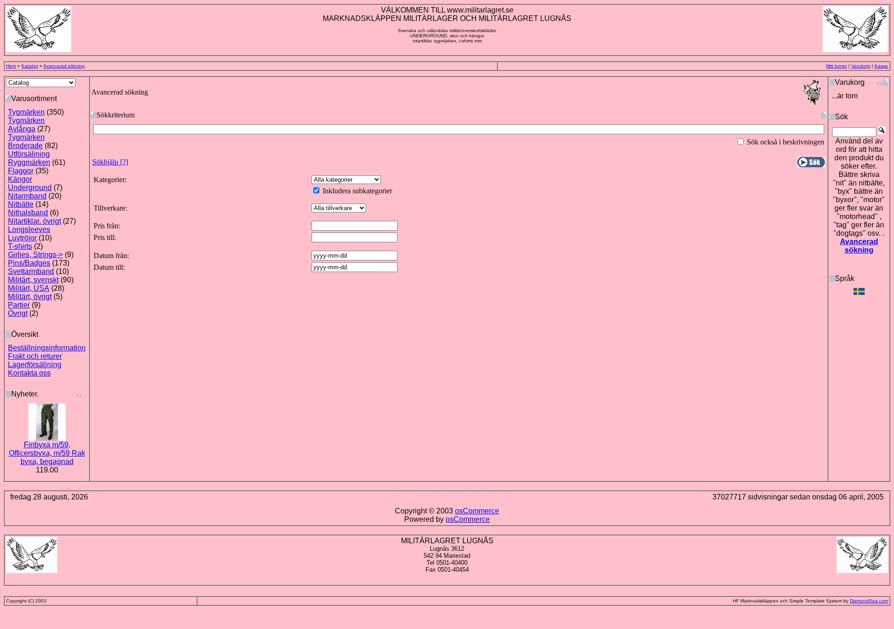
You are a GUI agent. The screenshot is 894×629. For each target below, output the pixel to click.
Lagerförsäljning (34, 365)
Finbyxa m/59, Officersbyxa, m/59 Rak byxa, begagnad (47, 453)
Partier (19, 305)
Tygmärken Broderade (26, 141)
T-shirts (20, 246)
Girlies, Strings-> (35, 255)
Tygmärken (26, 112)
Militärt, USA (28, 288)
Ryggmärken (29, 162)
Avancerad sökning (64, 65)
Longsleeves (29, 229)
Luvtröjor (22, 238)
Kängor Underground (30, 183)
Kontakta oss (29, 373)
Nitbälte (21, 204)
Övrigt (17, 313)
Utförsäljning (29, 154)
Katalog (29, 65)
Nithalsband (28, 213)
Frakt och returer (35, 356)
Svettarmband (31, 271)
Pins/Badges (29, 263)
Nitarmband (27, 196)
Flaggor (21, 171)
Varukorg (860, 65)
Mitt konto (836, 65)
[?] (110, 162)
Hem (11, 65)
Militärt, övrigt (30, 297)
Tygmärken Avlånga (26, 124)
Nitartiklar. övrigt (34, 221)
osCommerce (477, 511)
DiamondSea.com (869, 600)
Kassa (881, 65)
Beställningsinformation (47, 348)
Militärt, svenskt (33, 280)
